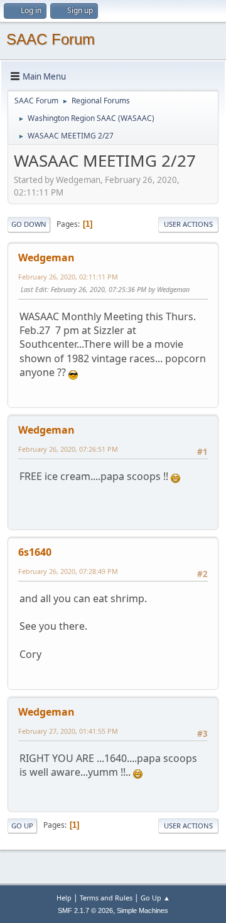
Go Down (28, 224)
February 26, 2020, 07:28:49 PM (68, 571)
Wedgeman (46, 257)
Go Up (22, 825)
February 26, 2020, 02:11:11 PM (68, 276)
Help (64, 897)
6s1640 (34, 552)
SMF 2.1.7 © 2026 (85, 910)
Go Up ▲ (155, 897)
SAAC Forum (50, 39)
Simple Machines (142, 910)
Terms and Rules (106, 897)
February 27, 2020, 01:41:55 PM (68, 731)
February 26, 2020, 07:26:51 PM (68, 449)
